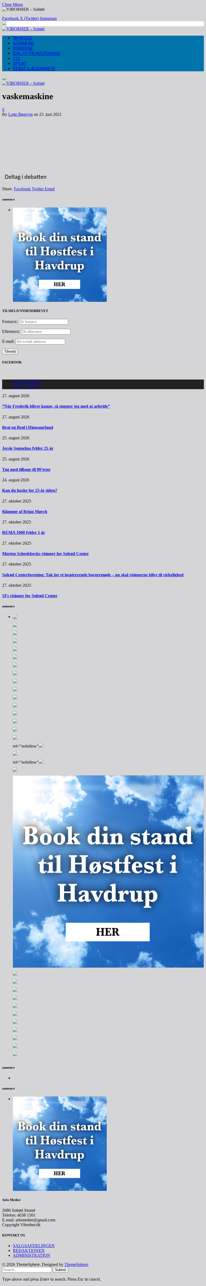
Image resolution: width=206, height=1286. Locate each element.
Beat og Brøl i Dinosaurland (27, 427)
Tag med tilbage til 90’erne (26, 469)
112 (16, 58)
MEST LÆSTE (26, 386)
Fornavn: (9, 321)
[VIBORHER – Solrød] (23, 29)
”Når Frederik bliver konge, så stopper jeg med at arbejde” (56, 406)
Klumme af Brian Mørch (24, 511)
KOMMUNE (23, 43)
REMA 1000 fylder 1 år (23, 532)
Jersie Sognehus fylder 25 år (27, 448)
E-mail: (9, 341)
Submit (60, 1270)
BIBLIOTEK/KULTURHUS (36, 53)
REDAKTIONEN (29, 1250)
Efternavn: (11, 331)
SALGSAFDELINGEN (34, 1245)
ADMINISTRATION (31, 1255)
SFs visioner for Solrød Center (29, 595)
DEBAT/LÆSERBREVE (34, 68)
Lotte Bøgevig (20, 114)
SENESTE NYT (27, 382)
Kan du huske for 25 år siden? (29, 490)
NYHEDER (22, 38)
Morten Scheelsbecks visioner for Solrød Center (45, 553)
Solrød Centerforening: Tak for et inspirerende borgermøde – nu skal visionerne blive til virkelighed (92, 575)
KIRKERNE (23, 48)
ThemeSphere (76, 1264)
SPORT (20, 63)
